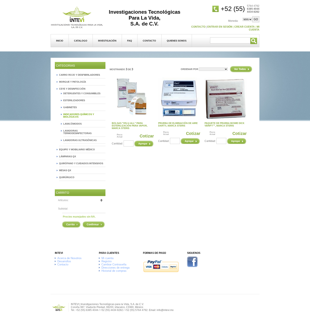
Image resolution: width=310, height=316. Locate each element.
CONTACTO (198, 26)
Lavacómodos (72, 123)
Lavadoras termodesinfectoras (77, 131)
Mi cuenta (254, 28)
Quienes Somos (176, 40)
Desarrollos (64, 261)
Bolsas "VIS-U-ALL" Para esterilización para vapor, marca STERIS (129, 125)
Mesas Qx (65, 170)
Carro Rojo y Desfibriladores (79, 75)
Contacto (149, 40)
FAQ (129, 40)
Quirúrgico (66, 177)
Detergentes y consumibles (81, 93)
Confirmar (93, 224)
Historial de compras (114, 270)
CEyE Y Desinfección (72, 88)
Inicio (59, 40)
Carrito (70, 224)
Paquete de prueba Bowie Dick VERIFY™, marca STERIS (224, 124)
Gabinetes (70, 107)
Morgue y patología (72, 82)
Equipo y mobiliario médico (77, 149)
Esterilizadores (74, 100)
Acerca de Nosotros (69, 258)
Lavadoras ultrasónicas (80, 140)
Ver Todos (240, 69)
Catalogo (80, 40)
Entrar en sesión (219, 26)
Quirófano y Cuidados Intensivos (81, 163)
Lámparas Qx (67, 156)
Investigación (107, 40)
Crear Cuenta (244, 26)
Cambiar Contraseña (113, 264)
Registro (106, 261)
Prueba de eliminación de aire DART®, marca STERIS (178, 124)
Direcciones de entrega (115, 267)
